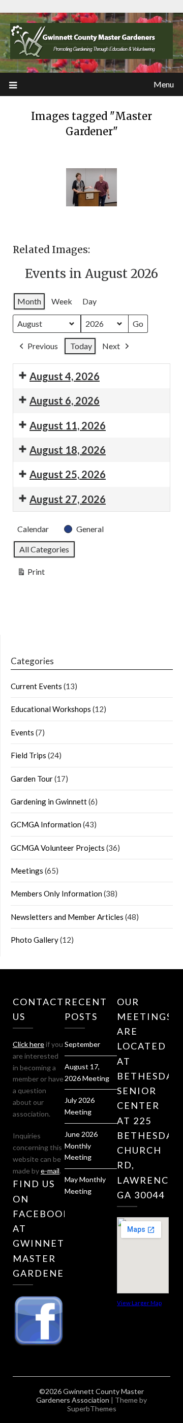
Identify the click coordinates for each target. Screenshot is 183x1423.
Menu (164, 84)
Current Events (36, 686)
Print (31, 574)
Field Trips (28, 755)
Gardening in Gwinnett (49, 801)
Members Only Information (56, 893)
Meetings (27, 870)
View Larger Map (139, 1303)
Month (29, 301)
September (82, 1044)
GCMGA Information (46, 824)
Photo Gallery (34, 939)
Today (81, 346)
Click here (28, 1044)
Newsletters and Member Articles (67, 916)
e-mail (50, 1170)
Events (22, 732)
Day (89, 301)
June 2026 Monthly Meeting (81, 1146)
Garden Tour (32, 778)
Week (61, 301)
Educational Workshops (51, 709)
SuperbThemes (91, 1408)
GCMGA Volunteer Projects (58, 847)
